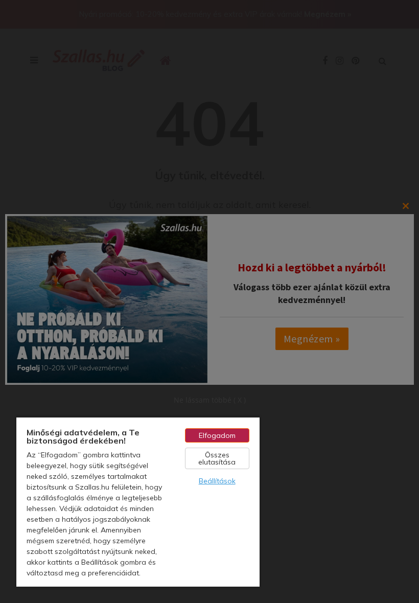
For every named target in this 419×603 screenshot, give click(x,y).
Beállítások (217, 480)
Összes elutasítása (217, 458)
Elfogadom (217, 435)
